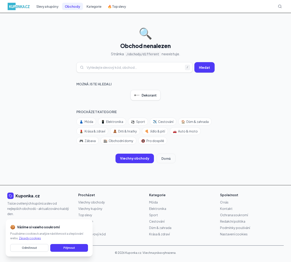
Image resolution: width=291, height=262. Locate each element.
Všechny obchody (134, 158)
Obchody (72, 6)
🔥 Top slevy (117, 6)
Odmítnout (29, 247)
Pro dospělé (152, 141)
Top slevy (85, 215)
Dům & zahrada (195, 122)
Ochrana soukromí (234, 215)
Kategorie (94, 6)
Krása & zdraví (92, 131)
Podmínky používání (235, 228)
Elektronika (112, 122)
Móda (86, 122)
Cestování (163, 122)
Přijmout (69, 247)
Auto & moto (185, 131)
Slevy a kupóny (47, 6)
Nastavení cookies (234, 234)
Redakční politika (232, 221)
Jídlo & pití (155, 131)
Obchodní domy (118, 141)
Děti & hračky (125, 131)
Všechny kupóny (90, 208)
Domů (166, 158)
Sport (138, 122)
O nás (224, 202)
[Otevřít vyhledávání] (280, 6)
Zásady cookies (30, 238)
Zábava (87, 141)
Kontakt (226, 208)
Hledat (204, 67)
